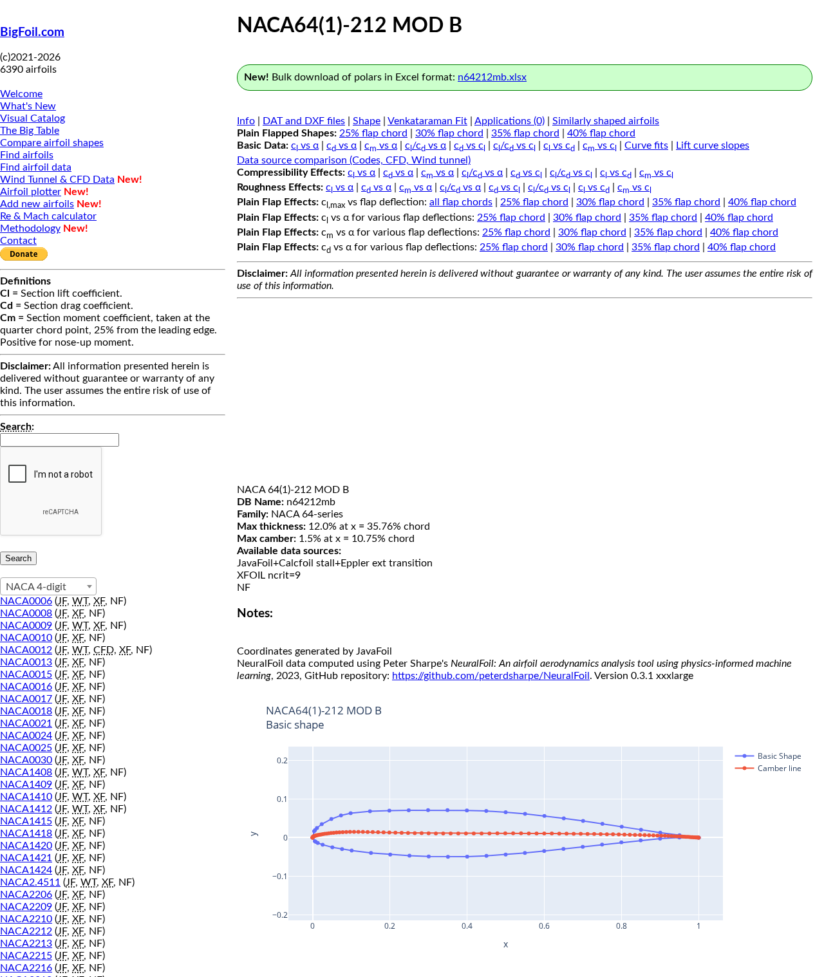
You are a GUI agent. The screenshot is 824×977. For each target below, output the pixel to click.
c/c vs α (425, 145)
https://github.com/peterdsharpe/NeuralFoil (491, 676)
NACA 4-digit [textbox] (36, 587)
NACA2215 (26, 956)
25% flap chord (373, 133)
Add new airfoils (37, 204)
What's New (28, 106)
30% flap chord (449, 133)
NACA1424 (26, 870)
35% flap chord (525, 133)
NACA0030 (26, 760)
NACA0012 (26, 650)
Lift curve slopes (712, 145)
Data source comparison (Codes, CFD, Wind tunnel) (354, 160)
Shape (366, 121)
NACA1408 (26, 772)
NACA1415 (26, 821)
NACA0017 (26, 699)
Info (246, 121)
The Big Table (29, 131)
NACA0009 (26, 625)
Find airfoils (26, 155)
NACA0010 (26, 638)
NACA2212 (26, 931)
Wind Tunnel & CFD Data (57, 179)
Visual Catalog (32, 118)
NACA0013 (26, 662)
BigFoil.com (32, 32)
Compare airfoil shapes (52, 143)
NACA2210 (26, 919)
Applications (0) (509, 121)
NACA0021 (26, 723)
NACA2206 (26, 894)
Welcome (21, 94)
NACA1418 (26, 833)
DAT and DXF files (304, 121)
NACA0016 (26, 687)
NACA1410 (26, 797)
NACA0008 (26, 613)
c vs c (469, 145)
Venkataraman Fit (427, 121)
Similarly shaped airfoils (605, 121)
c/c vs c (514, 145)
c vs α (305, 145)
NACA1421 (26, 858)
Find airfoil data (35, 167)
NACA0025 (26, 748)
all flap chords (460, 202)
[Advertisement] (524, 394)
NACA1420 (26, 846)
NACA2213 (26, 943)
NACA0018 (26, 711)
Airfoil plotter (30, 192)
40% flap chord (601, 133)
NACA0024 (26, 735)
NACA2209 (26, 907)
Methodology (30, 228)
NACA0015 (26, 674)
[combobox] (48, 586)
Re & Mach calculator (48, 216)
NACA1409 (26, 784)
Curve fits (646, 145)
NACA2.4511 (30, 882)
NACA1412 (26, 809)
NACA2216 (26, 968)
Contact (18, 241)
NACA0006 (26, 601)
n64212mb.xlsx (492, 77)
